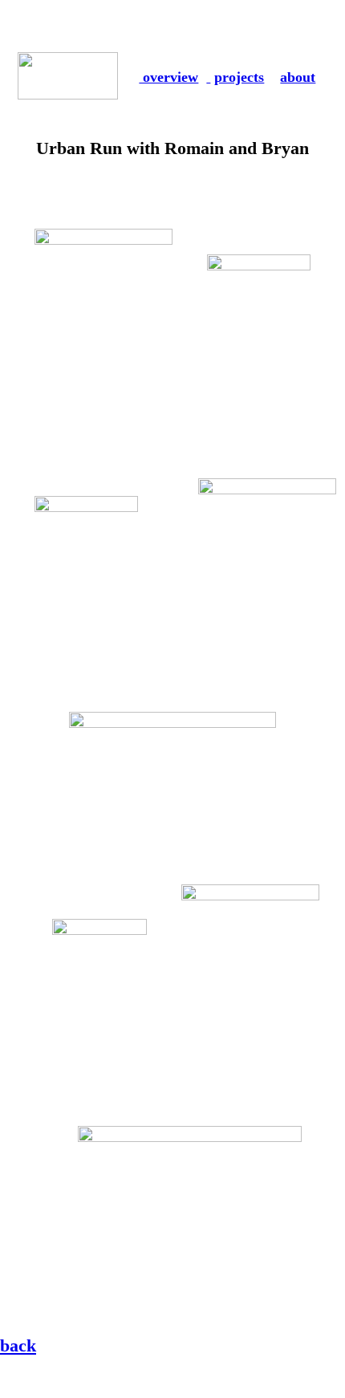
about (297, 77)
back (18, 1345)
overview (168, 77)
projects (239, 77)
